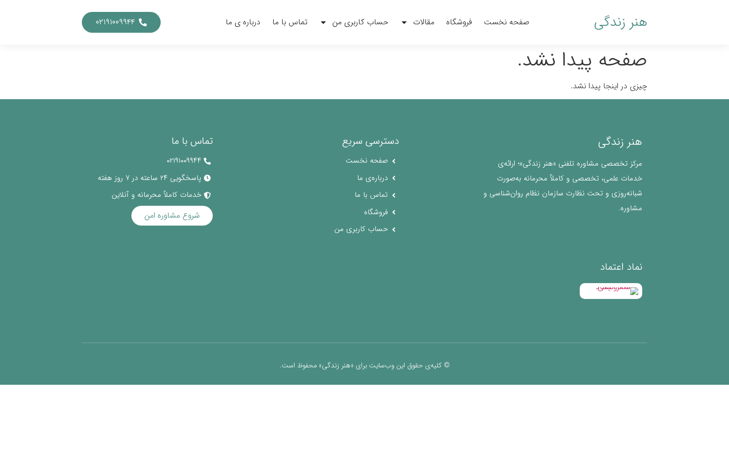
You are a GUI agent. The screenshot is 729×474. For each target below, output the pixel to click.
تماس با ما (289, 22)
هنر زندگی (620, 22)
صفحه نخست (506, 22)
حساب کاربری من (360, 22)
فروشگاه (459, 22)
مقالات (423, 22)
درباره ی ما (243, 22)
